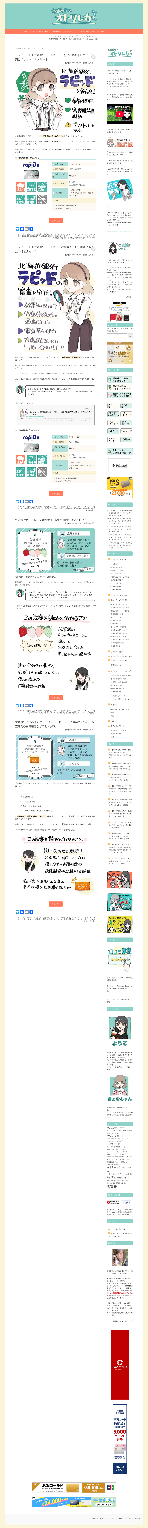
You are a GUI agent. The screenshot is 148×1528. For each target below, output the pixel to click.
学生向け (117, 1162)
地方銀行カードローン (51, 234)
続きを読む (57, 221)
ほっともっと (119, 1139)
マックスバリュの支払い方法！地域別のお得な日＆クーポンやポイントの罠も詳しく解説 (120, 512)
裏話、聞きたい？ (98, 31)
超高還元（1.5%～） (118, 570)
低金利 (59, 713)
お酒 (112, 737)
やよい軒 (126, 1139)
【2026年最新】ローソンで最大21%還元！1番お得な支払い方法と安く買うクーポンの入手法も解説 (120, 790)
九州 (40, 713)
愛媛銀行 (38, 919)
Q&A (112, 721)
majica (129, 1130)
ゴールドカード (116, 583)
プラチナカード (116, 586)
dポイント (111, 1130)
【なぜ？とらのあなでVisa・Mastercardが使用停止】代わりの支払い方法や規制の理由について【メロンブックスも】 (120, 848)
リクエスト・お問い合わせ (134, 1518)
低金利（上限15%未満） (34, 234)
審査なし (124, 1162)
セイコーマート (111, 1152)
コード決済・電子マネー (119, 660)
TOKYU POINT (115, 1133)
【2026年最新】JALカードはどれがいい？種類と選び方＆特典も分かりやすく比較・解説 (120, 813)
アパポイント (110, 1141)
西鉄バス (109, 1183)
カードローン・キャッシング (84, 234)
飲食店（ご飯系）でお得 (119, 630)
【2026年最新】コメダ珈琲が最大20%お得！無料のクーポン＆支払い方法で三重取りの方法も (120, 766)
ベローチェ (110, 1156)
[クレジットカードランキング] (113, 1203)
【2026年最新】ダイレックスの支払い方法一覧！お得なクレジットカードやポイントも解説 (120, 537)
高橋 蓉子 (91, 63)
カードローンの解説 (113, 1147)
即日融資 (56, 238)
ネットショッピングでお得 (120, 607)
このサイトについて (70, 31)
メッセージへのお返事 (118, 730)
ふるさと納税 (110, 1139)
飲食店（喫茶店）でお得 (119, 633)
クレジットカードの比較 (119, 595)
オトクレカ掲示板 (123, 999)
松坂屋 (116, 1164)
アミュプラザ (119, 1141)
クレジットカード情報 (118, 559)
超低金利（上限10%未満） (120, 682)
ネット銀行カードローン (121, 699)
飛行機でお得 (115, 646)
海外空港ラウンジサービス (119, 1169)
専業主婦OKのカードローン (73, 919)
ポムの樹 (129, 1157)
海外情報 (114, 705)
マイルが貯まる (116, 573)
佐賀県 (35, 713)
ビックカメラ (121, 1154)
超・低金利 (67, 713)
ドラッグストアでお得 (118, 627)
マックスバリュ (113, 1159)
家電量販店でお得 (117, 614)
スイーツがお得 (116, 617)
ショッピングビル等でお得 (120, 639)
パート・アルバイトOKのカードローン (50, 508)
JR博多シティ (121, 1130)
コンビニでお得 (116, 620)
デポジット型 (111, 1154)
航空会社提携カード (122, 1180)
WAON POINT (113, 1135)
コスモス (123, 1147)
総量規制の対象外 (47, 236)
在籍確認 (110, 1161)
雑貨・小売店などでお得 (119, 636)
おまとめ (123, 1136)
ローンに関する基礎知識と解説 (121, 675)
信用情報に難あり (117, 580)
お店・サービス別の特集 (119, 600)
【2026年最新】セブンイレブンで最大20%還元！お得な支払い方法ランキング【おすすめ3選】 (120, 836)
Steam (108, 1133)
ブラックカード (116, 589)
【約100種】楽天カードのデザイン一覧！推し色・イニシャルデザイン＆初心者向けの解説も (120, 802)
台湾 (112, 712)
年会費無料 (114, 564)
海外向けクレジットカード (120, 709)
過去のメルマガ (116, 734)
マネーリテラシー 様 (118, 1229)
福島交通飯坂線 (111, 1180)
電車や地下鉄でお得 (117, 643)
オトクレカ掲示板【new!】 (40, 31)
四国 (44, 919)
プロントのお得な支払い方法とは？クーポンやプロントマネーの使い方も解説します (120, 529)
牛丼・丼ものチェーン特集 (119, 1173)
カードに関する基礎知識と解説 (121, 656)
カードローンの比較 (117, 685)
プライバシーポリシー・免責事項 (112, 1518)
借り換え (123, 1159)
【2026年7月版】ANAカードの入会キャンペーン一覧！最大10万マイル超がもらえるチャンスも (120, 545)
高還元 (112, 1186)
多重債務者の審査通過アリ (31, 236)
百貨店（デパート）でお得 (120, 611)
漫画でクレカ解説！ (118, 652)
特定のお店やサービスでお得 (120, 577)
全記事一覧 (56, 31)
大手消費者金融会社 (117, 688)
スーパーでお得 (116, 623)
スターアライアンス (112, 1149)
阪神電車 (123, 1183)
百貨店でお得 (123, 1177)
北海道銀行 (79, 238)
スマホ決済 (122, 1149)
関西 (118, 1182)
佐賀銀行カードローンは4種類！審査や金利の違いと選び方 (51, 520)
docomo (121, 1128)
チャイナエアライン (122, 1152)
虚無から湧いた (112, 1107)
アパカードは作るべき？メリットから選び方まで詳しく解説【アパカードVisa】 (121, 824)
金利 (114, 1183)
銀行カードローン (67, 234)
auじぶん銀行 (112, 1127)
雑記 (112, 716)
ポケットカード (120, 1156)
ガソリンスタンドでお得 (119, 604)
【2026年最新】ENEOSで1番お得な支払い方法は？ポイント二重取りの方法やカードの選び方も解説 (120, 754)
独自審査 (111, 1177)
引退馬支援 (110, 1164)
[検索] (130, 335)
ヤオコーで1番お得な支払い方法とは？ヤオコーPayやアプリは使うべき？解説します (119, 520)
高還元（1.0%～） (117, 567)
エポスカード (113, 1143)
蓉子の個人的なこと (118, 726)
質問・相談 (85, 31)
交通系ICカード (116, 665)
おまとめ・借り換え (67, 238)
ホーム (25, 31)
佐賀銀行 (92, 713)
